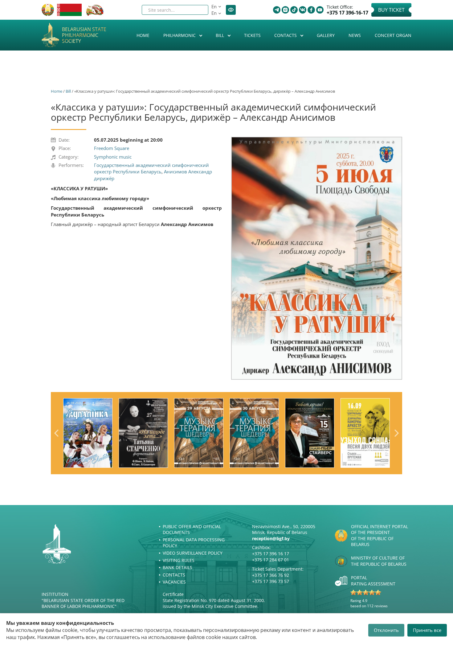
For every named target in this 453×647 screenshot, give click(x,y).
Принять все (427, 630)
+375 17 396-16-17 (347, 13)
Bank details (177, 567)
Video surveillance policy (192, 553)
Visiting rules (178, 560)
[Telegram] (276, 10)
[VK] (302, 10)
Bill (220, 35)
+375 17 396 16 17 (270, 553)
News (355, 35)
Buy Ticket (391, 9)
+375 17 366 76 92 (270, 575)
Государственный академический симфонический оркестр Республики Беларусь (151, 168)
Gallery (326, 35)
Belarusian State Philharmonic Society (84, 35)
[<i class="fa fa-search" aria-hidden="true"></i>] (198, 10)
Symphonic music (113, 157)
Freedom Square (111, 148)
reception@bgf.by (271, 538)
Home (143, 35)
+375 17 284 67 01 (270, 560)
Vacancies (174, 582)
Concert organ (393, 35)
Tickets (252, 35)
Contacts (286, 35)
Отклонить (386, 630)
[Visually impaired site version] (231, 10)
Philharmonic (180, 35)
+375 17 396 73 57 (270, 581)
